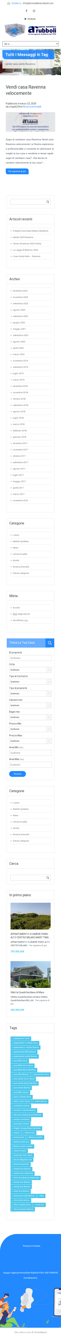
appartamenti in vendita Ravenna (26, 1047)
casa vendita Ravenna (22, 1088)
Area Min (16, 747)
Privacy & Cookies (31, 1246)
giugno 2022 (19, 322)
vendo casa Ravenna (21, 1191)
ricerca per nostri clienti (23, 1155)
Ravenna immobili (36, 1137)
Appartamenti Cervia (21, 1038)
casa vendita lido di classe (24, 1079)
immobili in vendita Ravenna (25, 1110)
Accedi (16, 607)
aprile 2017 (18, 487)
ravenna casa (30, 1133)
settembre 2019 (20, 367)
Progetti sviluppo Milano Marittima (27, 1128)
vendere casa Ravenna (22, 1169)
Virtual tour (39, 1205)
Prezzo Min (15, 723)
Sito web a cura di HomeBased (30, 1332)
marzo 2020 (18, 354)
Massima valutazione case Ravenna (27, 1115)
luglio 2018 (18, 418)
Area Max (16, 759)
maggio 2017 (19, 481)
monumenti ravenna (21, 1124)
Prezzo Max (15, 735)
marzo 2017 (18, 494)
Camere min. (16, 700)
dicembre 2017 (20, 443)
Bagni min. (14, 711)
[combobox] (30, 670)
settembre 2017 (20, 462)
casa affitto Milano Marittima (25, 1070)
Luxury (16, 535)
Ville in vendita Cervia (22, 1205)
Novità (16, 560)
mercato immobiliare (21, 1119)
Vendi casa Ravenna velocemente (26, 1178)
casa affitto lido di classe (23, 1065)
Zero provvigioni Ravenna (23, 1209)
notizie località (20, 554)
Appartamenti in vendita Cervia (26, 1043)
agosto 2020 (19, 341)
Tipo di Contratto (18, 676)
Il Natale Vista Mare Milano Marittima (30, 231)
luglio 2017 (18, 475)
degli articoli (21, 614)
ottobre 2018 (19, 399)
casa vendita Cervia (41, 1074)
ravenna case (19, 1137)
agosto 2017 (19, 468)
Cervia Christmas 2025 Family (27, 243)
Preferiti (31, 19)
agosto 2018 (19, 411)
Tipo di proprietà (18, 688)
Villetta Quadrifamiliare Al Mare (27, 992)
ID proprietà (15, 652)
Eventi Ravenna (41, 1101)
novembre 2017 (20, 449)
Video (41, 1196)
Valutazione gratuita (21, 1164)
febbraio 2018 (20, 430)
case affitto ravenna (21, 1092)
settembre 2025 (20, 303)
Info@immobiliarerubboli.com (38, 3)
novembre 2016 (20, 500)
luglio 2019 (18, 373)
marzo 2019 (18, 379)
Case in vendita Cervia (22, 1097)
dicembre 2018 (20, 386)
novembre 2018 (20, 392)
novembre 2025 (20, 297)
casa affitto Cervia (20, 1061)
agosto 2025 (19, 310)
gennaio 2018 (19, 437)
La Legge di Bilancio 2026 (25, 250)
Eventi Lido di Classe (22, 1101)
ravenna (17, 1133)
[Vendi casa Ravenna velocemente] (30, 121)
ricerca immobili (20, 1151)
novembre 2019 (20, 360)
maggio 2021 (19, 329)
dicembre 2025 (20, 291)
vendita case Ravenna (22, 1187)
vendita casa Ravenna (22, 1182)
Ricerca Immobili (32, 106)
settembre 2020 (20, 335)
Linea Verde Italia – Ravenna (26, 256)
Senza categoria (21, 573)
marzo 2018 (18, 424)
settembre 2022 (20, 316)
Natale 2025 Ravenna (23, 237)
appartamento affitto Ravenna (25, 1052)
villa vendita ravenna (21, 1200)
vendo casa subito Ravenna (24, 1196)
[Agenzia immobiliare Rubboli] (30, 31)
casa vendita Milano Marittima (25, 1083)
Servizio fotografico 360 (23, 1160)
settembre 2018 (20, 405)
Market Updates (21, 541)
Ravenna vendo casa (21, 1142)
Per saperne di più (17, 171)
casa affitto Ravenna (21, 1074)
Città (12, 664)
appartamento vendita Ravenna (25, 1056)
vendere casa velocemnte (23, 1173)
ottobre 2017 (19, 456)
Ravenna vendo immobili (23, 1146)
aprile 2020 (18, 348)
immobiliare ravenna (21, 1106)
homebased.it (30, 1278)
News (15, 547)
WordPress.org (20, 620)
